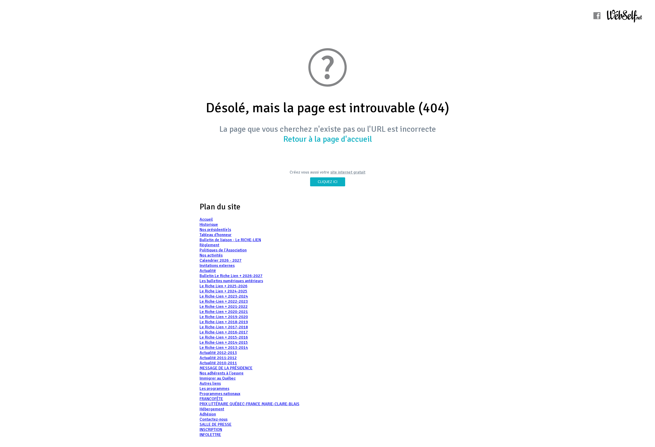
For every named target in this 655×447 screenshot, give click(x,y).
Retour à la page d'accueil (327, 139)
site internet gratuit (347, 172)
